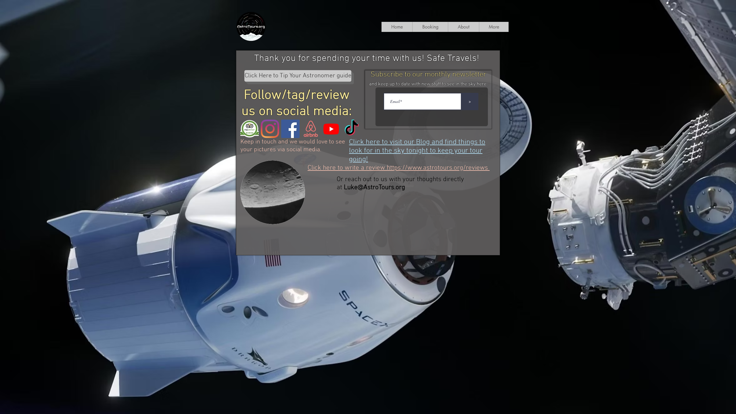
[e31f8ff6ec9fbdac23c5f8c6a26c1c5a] (249, 129)
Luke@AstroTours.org (374, 187)
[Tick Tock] (351, 129)
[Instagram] (270, 129)
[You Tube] (331, 129)
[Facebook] (290, 129)
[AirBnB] (311, 129)
